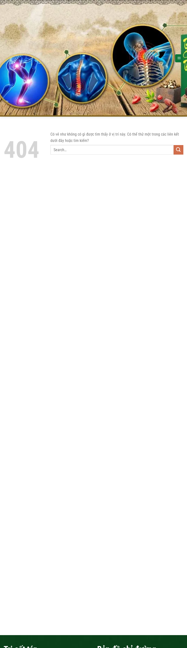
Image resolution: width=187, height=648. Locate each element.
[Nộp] (178, 150)
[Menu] (179, 58)
